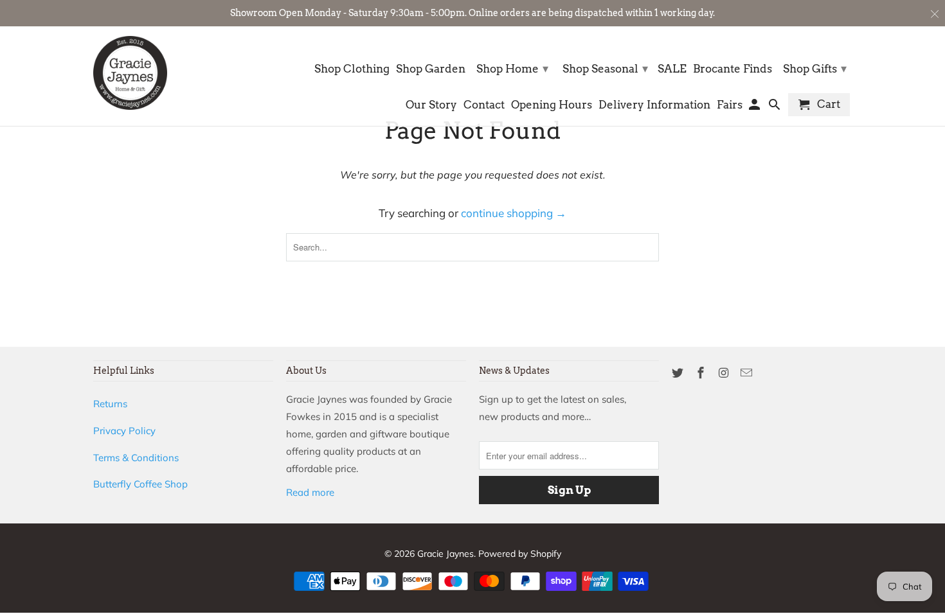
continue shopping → (513, 213)
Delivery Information (654, 105)
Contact (484, 105)
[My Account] (755, 107)
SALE (672, 69)
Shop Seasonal (605, 68)
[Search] (775, 107)
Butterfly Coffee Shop (140, 484)
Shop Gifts (815, 68)
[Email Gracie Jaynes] (748, 372)
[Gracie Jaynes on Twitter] (679, 372)
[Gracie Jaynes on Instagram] (725, 372)
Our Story (431, 105)
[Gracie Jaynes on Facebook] (702, 372)
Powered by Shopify (519, 553)
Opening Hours (551, 105)
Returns (110, 404)
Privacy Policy (124, 431)
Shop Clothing (352, 69)
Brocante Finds (732, 69)
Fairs (729, 105)
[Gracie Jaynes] (130, 73)
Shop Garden (430, 69)
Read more (310, 492)
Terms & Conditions (136, 458)
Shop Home (512, 68)
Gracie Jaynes (445, 553)
